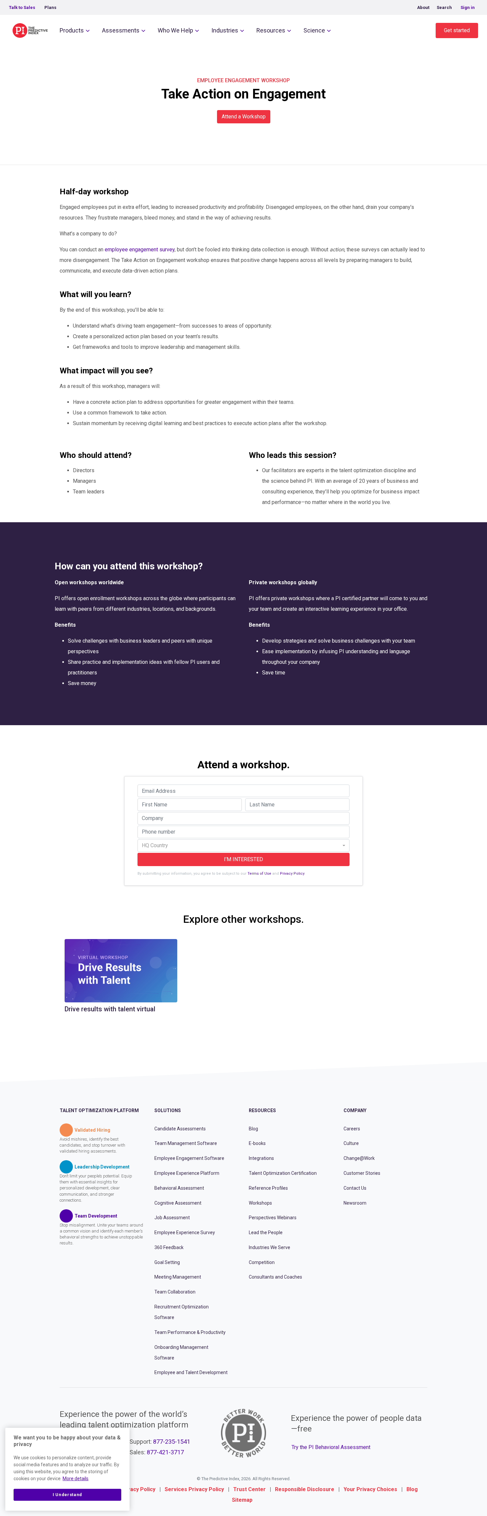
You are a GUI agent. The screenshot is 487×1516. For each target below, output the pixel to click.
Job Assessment (172, 1217)
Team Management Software (185, 1143)
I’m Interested (243, 859)
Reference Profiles (268, 1188)
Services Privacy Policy (194, 1489)
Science (314, 30)
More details (75, 1478)
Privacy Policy (292, 873)
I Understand (67, 1494)
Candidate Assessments (180, 1128)
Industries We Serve (269, 1247)
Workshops (260, 1203)
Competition (262, 1262)
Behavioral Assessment (179, 1188)
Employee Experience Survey (184, 1232)
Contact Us (355, 1188)
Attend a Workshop (244, 116)
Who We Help (175, 30)
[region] (67, 1469)
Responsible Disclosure (304, 1489)
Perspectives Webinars (273, 1217)
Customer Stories (362, 1173)
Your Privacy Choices (370, 1489)
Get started (457, 30)
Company (355, 1110)
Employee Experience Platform (186, 1173)
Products (72, 30)
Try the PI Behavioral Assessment (331, 1447)
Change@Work (359, 1158)
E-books (257, 1143)
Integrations (261, 1158)
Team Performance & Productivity (190, 1332)
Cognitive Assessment (177, 1203)
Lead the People (266, 1232)
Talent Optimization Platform (99, 1110)
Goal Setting (167, 1262)
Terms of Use (259, 873)
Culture (351, 1143)
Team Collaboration (174, 1292)
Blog (253, 1128)
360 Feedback (169, 1247)
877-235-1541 (171, 1441)
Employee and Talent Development (191, 1372)
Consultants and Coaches (275, 1277)
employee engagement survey (140, 249)
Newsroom (355, 1203)
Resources (270, 30)
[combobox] (243, 845)
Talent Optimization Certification (283, 1173)
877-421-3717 (165, 1452)
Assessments (120, 30)
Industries (224, 30)
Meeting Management (177, 1277)
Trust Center (249, 1489)
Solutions (167, 1110)
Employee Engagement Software (189, 1158)
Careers (352, 1128)
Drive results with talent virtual (110, 1009)
